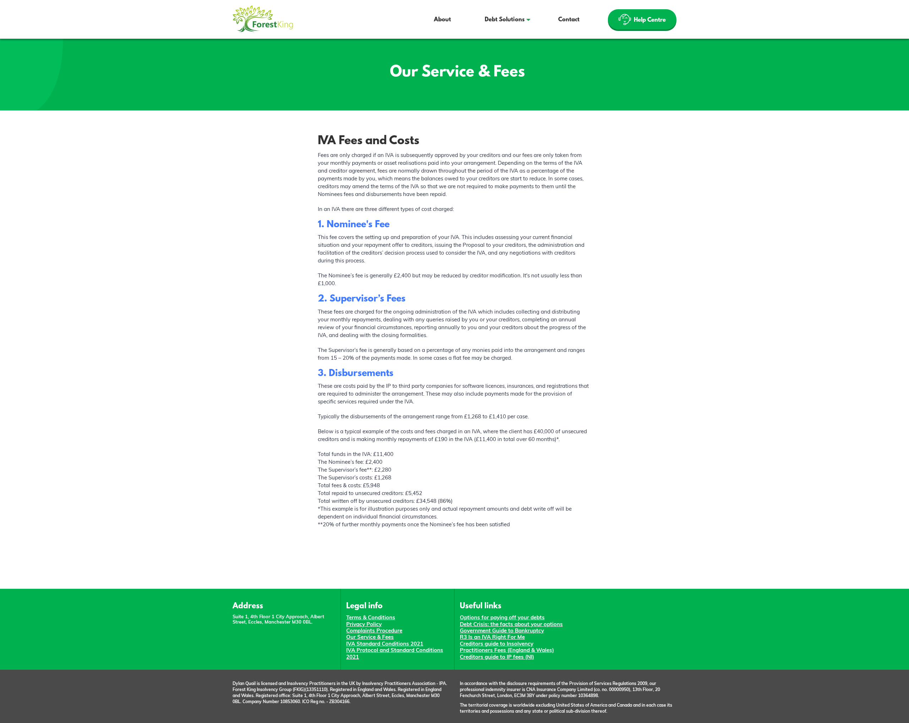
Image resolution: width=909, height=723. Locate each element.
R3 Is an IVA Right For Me (492, 637)
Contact (568, 19)
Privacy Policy (364, 624)
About (442, 19)
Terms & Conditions (370, 617)
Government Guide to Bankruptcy (502, 630)
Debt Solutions (504, 19)
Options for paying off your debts (502, 617)
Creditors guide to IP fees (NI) (497, 656)
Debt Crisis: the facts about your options (511, 624)
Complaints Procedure (374, 630)
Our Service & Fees (370, 637)
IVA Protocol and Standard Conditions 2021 (394, 653)
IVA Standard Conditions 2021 (384, 643)
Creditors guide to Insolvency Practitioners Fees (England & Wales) (507, 646)
